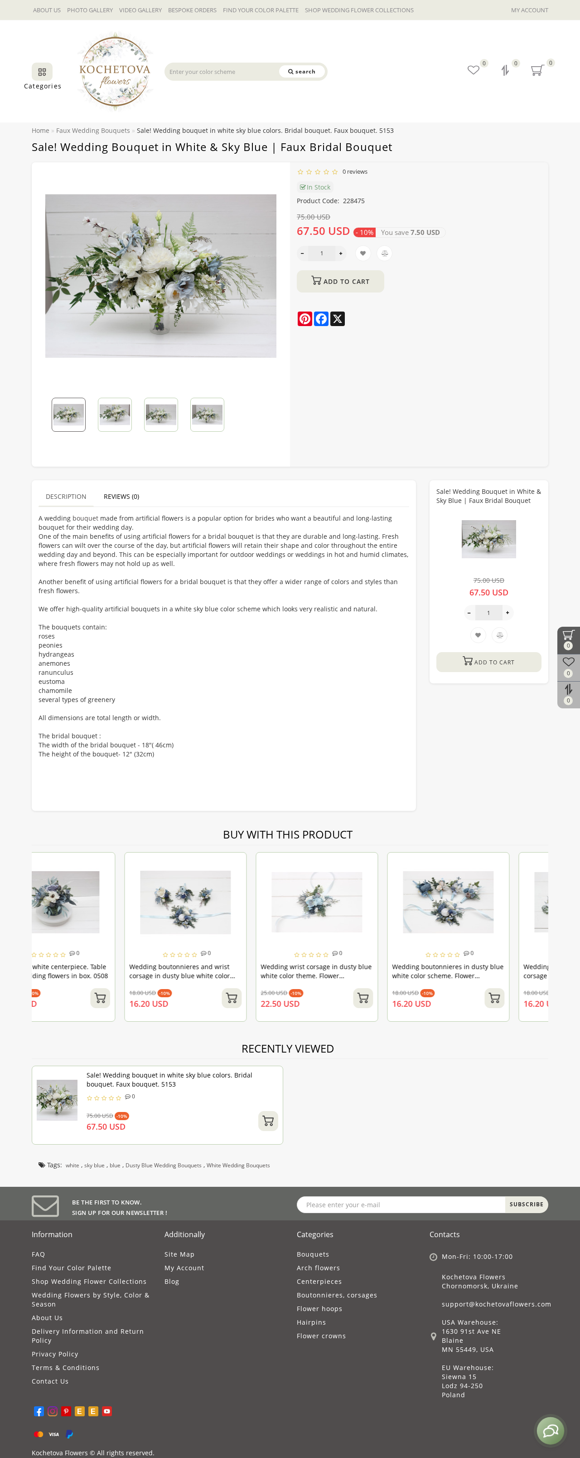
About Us (47, 10)
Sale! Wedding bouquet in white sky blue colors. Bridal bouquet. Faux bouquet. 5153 (169, 1079)
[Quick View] (143, 895)
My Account (529, 10)
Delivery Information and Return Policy (88, 1336)
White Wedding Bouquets (238, 1165)
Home (40, 130)
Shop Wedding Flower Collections (359, 10)
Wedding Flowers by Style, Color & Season (91, 1299)
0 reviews (353, 171)
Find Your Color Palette (261, 10)
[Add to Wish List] (143, 863)
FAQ (38, 1254)
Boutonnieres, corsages (337, 1295)
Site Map (179, 1254)
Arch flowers (318, 1267)
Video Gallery (140, 10)
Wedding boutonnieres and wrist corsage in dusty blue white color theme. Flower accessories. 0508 (87, 975)
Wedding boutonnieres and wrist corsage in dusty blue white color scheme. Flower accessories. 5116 (482, 975)
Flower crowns (321, 1335)
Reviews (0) (121, 496)
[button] (264, 409)
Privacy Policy (55, 1354)
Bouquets (313, 1254)
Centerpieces (319, 1281)
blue (115, 1165)
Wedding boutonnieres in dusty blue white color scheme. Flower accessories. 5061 (355, 975)
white (72, 1165)
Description (66, 496)
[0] (506, 71)
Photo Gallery (90, 10)
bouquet (85, 518)
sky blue (94, 1165)
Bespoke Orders (192, 10)
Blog (171, 1281)
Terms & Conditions (66, 1367)
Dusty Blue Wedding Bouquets (164, 1165)
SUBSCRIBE (527, 1204)
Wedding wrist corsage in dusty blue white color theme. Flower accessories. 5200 (223, 975)
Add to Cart (345, 281)
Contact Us (50, 1381)
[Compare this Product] (144, 879)
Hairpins (311, 1322)
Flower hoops (320, 1308)
